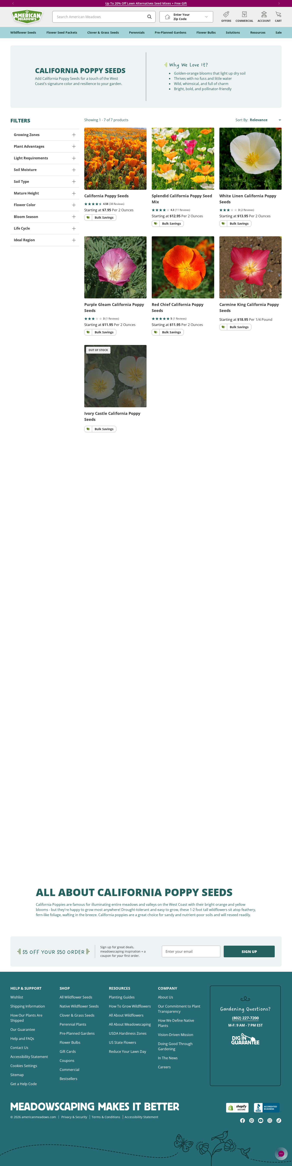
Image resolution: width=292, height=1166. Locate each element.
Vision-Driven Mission (175, 1034)
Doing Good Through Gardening (175, 1046)
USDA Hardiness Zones (128, 1033)
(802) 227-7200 (245, 1017)
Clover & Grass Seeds (77, 1015)
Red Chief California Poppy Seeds (177, 307)
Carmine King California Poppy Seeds (249, 307)
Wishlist (16, 997)
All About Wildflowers (126, 1015)
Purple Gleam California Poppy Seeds (114, 307)
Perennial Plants (73, 1024)
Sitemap (17, 1074)
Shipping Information (27, 1006)
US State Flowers (122, 1042)
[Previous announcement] (13, 3)
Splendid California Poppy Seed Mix (182, 198)
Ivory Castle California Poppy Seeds (112, 416)
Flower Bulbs (70, 1042)
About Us (165, 997)
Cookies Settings (23, 1065)
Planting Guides (122, 997)
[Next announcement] (279, 3)
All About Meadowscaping (130, 1024)
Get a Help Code (23, 1083)
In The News (168, 1058)
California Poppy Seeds (106, 195)
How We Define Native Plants (176, 1023)
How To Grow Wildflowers (130, 1006)
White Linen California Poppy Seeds (247, 198)
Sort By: (242, 120)
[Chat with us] (281, 1153)
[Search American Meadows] (149, 17)
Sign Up (249, 951)
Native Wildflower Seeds (79, 1006)
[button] (278, 17)
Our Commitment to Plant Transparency (179, 1009)
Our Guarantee (22, 1029)
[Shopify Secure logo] (237, 1108)
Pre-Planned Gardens (77, 1033)
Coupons (67, 1060)
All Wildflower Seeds (76, 997)
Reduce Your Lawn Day (127, 1051)
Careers (164, 1067)
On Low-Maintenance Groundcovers (158, 3)
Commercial (69, 1069)
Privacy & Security (74, 1117)
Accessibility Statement (29, 1056)
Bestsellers (68, 1078)
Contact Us (19, 1047)
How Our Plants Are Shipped (26, 1018)
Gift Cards (68, 1051)
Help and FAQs (22, 1038)
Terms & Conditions (106, 1117)
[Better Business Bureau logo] (268, 1108)
